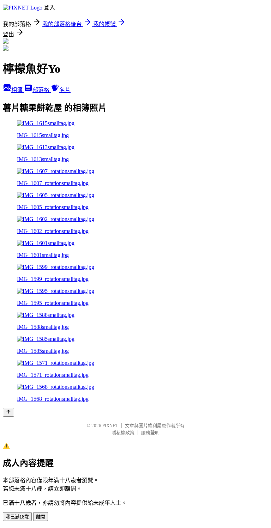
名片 (65, 90)
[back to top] (8, 412)
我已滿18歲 (17, 517)
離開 (40, 517)
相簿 (17, 90)
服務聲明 (150, 432)
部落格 (41, 90)
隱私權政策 (123, 432)
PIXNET (110, 425)
